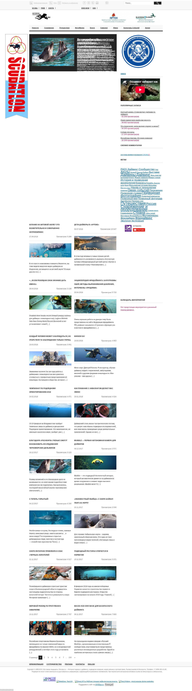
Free (43, 8)
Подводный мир (129, 198)
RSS (55, 3)
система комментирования (135, 155)
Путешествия (64, 28)
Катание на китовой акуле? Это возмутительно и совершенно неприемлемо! (44, 228)
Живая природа (141, 178)
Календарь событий (131, 28)
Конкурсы (141, 183)
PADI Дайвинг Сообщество (138, 169)
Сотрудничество (54, 664)
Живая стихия (154, 178)
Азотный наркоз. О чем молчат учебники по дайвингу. (138, 113)
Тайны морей (150, 213)
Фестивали (125, 216)
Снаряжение (49, 28)
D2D (94, 8)
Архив (147, 28)
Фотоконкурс (150, 215)
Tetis (156, 169)
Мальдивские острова (138, 185)
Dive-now (85, 8)
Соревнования (127, 213)
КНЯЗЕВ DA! (79, 336)
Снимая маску (153, 210)
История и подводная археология (134, 181)
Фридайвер (128, 218)
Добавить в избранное (70, 3)
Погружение (155, 190)
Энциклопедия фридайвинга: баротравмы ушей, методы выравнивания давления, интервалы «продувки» (95, 284)
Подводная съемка (131, 193)
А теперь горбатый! (38, 499)
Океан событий (138, 190)
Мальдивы (152, 185)
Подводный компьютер (150, 196)
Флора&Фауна (136, 216)
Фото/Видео (79, 28)
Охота (51, 8)
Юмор (115, 28)
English (91, 664)
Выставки (154, 172)
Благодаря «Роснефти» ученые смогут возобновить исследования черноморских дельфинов (95, 48)
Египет (131, 178)
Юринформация (36, 664)
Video (123, 74)
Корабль (149, 183)
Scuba (35, 8)
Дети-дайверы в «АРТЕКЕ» (86, 225)
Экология (126, 220)
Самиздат (104, 28)
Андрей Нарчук (136, 172)
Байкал (146, 172)
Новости (35, 28)
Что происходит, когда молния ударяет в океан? (140, 126)
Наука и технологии (143, 187)
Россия (151, 203)
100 (70, 658)
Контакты (80, 664)
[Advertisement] (142, 278)
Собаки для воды (127, 132)
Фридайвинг (143, 218)
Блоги (92, 28)
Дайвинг (143, 175)
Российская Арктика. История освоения (136, 138)
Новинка (124, 190)
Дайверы (128, 175)
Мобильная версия (40, 3)
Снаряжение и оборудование (134, 208)
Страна (139, 213)
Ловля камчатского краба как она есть (136, 120)
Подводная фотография (140, 194)
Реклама (69, 664)
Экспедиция (137, 221)
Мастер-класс (126, 188)
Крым (127, 185)
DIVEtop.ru (99, 685)
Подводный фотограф (150, 198)
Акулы (125, 172)
